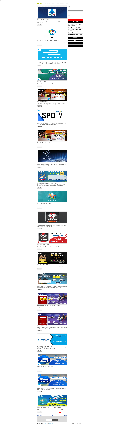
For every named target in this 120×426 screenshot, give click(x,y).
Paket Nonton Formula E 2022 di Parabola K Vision (46, 61)
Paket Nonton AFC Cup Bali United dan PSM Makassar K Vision (48, 40)
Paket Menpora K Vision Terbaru (43, 244)
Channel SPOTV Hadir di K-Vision (43, 122)
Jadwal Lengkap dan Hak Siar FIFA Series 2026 (75, 35)
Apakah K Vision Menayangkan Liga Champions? (45, 162)
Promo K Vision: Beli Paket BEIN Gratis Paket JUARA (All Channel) (48, 305)
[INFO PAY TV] (41, 3)
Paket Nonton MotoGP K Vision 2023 (43, 101)
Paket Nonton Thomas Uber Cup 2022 (43, 81)
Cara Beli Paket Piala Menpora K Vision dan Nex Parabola (47, 224)
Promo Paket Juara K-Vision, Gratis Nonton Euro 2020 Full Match (49, 407)
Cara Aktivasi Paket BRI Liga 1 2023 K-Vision (45, 366)
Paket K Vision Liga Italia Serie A (43, 19)
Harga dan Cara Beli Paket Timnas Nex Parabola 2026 (74, 32)
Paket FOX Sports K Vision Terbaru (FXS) (44, 285)
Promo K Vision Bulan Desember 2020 (43, 325)
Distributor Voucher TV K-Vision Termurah (44, 346)
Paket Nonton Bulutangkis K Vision (43, 142)
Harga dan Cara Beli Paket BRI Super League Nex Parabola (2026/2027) (74, 27)
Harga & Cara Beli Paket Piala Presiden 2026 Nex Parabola (74, 25)
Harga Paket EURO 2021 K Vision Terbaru (44, 203)
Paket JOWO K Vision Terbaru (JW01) (43, 264)
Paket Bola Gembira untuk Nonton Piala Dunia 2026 (74, 30)
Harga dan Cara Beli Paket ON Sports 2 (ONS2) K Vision (47, 183)
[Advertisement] (60, 419)
